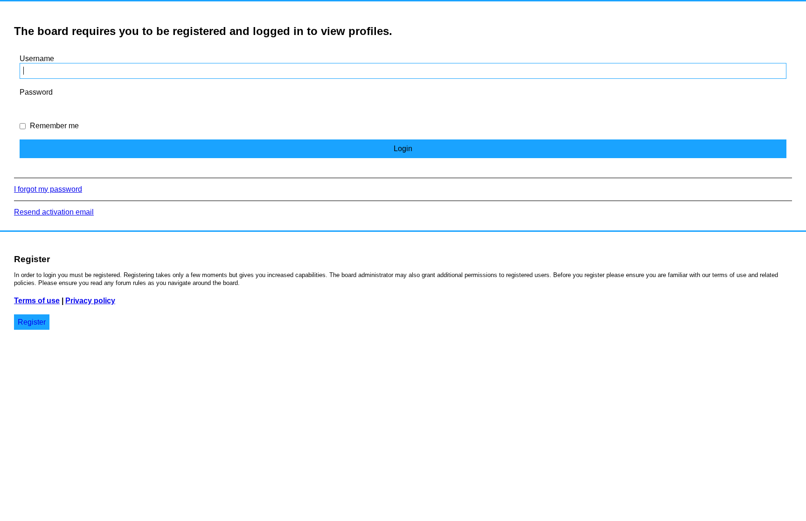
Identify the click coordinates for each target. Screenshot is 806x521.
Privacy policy (90, 301)
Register (32, 322)
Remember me (53, 126)
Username (37, 59)
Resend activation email (54, 212)
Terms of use (37, 301)
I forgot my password (48, 189)
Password (36, 92)
